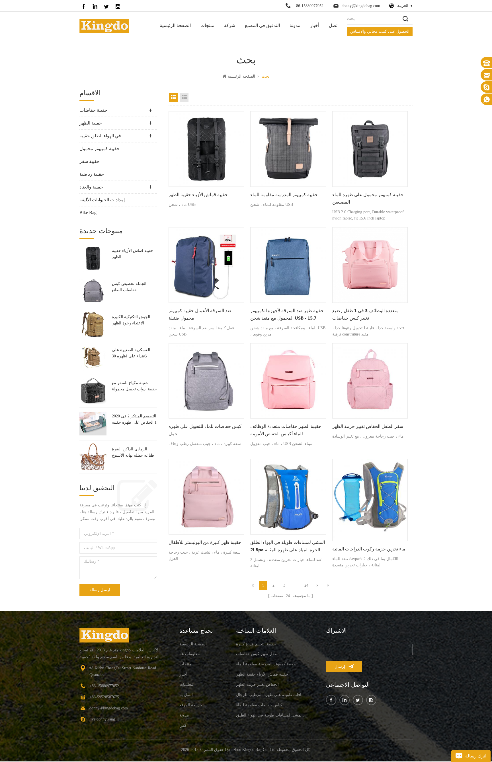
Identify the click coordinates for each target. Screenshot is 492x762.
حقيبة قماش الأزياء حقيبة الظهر (132, 254)
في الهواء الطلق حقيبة (100, 135)
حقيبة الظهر (90, 123)
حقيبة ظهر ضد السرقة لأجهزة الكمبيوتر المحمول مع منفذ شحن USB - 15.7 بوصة (287, 315)
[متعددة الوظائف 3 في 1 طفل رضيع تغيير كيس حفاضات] (370, 265)
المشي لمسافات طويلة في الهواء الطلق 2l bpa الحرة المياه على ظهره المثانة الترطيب (287, 547)
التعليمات (186, 684)
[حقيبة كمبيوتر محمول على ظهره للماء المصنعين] (370, 149)
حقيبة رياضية (91, 174)
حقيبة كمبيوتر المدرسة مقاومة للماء (284, 195)
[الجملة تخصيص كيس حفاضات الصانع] (92, 291)
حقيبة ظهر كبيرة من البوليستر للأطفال (205, 543)
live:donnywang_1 (104, 719)
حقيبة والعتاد (91, 187)
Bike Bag (88, 212)
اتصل (334, 26)
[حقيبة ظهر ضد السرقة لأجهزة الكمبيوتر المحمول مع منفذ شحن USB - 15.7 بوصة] (288, 265)
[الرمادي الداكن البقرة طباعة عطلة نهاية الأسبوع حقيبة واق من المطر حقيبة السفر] (92, 456)
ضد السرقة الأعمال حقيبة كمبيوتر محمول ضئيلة (200, 314)
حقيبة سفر (89, 161)
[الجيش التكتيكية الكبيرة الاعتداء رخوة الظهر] (92, 324)
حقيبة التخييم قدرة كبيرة (256, 644)
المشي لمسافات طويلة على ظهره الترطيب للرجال (271, 695)
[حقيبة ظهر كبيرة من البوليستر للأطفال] (206, 497)
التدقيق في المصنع (262, 26)
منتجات (207, 26)
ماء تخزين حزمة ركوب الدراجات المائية (368, 549)
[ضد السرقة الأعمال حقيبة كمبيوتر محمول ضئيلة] (206, 265)
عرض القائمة (184, 97)
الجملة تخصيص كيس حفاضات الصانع (129, 286)
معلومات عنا (189, 654)
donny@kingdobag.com (361, 6)
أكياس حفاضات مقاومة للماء (260, 705)
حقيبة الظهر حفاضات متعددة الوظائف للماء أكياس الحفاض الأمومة (285, 430)
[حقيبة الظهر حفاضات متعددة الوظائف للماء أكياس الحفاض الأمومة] (288, 381)
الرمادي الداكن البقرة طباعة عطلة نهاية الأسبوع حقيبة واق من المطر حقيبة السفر (134, 453)
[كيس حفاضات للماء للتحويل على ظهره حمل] (206, 381)
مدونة (295, 26)
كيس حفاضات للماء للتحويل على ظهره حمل (205, 430)
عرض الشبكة (173, 97)
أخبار (314, 26)
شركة (229, 26)
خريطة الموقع (190, 705)
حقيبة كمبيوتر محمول (99, 148)
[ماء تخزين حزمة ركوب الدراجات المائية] (370, 500)
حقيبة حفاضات (93, 110)
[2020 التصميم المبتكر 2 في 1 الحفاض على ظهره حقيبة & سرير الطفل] (92, 423)
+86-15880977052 (308, 6)
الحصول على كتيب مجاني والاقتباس (379, 31)
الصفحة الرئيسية (175, 26)
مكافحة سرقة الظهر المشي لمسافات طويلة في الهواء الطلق (271, 715)
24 (306, 585)
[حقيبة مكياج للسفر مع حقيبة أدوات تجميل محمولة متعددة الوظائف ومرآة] (92, 390)
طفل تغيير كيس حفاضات (257, 654)
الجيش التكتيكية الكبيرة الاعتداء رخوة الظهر (131, 320)
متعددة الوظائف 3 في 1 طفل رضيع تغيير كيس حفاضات (365, 314)
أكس (183, 725)
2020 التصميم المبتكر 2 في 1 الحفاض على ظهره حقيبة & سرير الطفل (134, 420)
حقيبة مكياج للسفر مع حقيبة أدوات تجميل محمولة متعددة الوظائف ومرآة (134, 386)
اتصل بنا (186, 695)
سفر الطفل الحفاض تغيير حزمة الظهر (367, 427)
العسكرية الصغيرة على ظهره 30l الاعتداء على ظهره (131, 353)
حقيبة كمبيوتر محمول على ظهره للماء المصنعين (367, 198)
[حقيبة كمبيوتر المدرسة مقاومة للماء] (288, 149)
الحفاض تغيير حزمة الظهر (257, 684)
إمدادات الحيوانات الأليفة (102, 199)
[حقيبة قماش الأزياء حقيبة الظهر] (92, 258)
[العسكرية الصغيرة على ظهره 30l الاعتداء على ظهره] (92, 357)
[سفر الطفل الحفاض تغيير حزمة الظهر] (370, 381)
